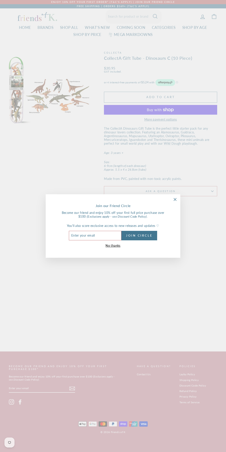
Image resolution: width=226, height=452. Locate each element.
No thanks (112, 245)
